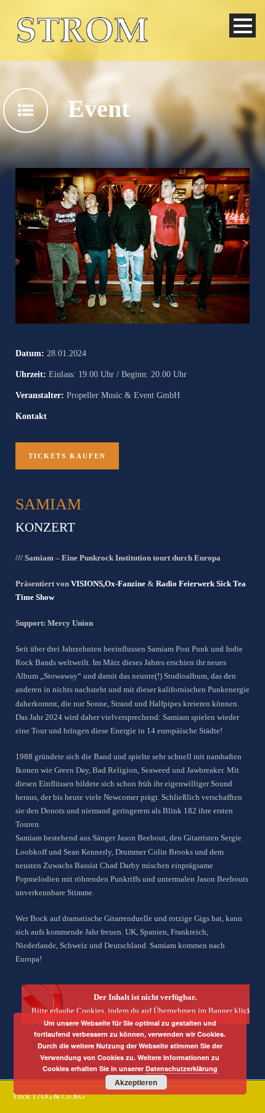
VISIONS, (88, 583)
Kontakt (31, 416)
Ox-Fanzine (126, 583)
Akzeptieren (136, 1082)
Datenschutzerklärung (181, 1068)
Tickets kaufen (67, 456)
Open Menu (242, 26)
